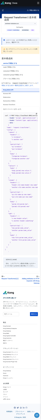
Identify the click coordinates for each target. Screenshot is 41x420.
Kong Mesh (6, 333)
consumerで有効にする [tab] (11, 71)
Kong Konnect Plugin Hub (10, 361)
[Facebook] (15, 408)
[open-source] (32, 30)
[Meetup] (21, 408)
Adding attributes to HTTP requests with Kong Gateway (30, 281)
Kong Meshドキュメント (9, 357)
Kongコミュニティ (8, 378)
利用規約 (9, 411)
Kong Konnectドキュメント (10, 352)
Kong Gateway (7, 331)
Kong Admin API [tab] (8, 90)
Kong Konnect (7, 326)
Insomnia (5, 375)
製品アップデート (8, 340)
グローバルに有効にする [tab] (11, 79)
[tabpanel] (20, 177)
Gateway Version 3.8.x (12, 23)
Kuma (4, 373)
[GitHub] (26, 408)
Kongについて (7, 387)
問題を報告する (34, 10)
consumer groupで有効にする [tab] (13, 75)
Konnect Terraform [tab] (9, 104)
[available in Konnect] (13, 30)
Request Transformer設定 (10, 279)
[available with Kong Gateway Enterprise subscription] (25, 30)
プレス (5, 394)
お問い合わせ (6, 399)
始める (5, 343)
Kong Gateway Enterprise (10, 328)
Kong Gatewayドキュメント (10, 354)
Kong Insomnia (7, 338)
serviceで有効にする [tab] (10, 63)
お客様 (5, 389)
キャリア (5, 392)
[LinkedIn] (24, 408)
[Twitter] (18, 408)
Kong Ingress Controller (9, 335)
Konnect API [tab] (7, 93)
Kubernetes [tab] (7, 97)
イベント (5, 396)
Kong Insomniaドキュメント (11, 359)
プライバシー (19, 411)
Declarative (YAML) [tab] (9, 101)
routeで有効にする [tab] (9, 67)
